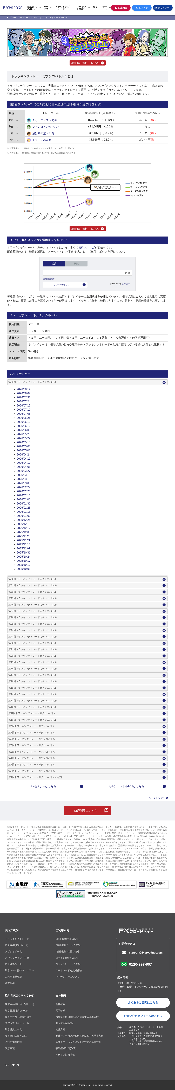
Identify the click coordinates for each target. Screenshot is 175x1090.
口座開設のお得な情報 (67, 951)
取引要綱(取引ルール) (16, 945)
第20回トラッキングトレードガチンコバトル (32, 655)
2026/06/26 (23, 417)
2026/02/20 (23, 491)
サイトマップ (12, 1065)
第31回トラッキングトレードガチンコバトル (32, 585)
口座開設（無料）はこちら (85, 62)
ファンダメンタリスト (46, 126)
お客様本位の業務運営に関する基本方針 (77, 1016)
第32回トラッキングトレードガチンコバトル (32, 579)
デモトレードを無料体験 (69, 970)
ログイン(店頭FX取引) (67, 957)
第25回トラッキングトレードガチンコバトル (32, 623)
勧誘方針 (60, 1029)
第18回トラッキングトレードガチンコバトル (32, 668)
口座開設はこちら (85, 810)
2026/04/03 (23, 466)
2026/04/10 (23, 462)
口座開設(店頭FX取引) (67, 939)
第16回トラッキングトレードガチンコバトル (32, 681)
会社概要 (61, 995)
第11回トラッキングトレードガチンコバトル (32, 713)
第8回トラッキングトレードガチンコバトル (31, 732)
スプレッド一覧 (13, 951)
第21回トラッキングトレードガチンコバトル (32, 649)
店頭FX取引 (12, 930)
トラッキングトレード (17, 939)
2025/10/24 (23, 556)
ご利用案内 (62, 930)
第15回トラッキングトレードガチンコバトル (32, 687)
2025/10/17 (23, 560)
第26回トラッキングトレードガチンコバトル (32, 617)
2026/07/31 (23, 397)
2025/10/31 (23, 552)
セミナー (95, 7)
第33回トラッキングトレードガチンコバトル (32, 382)
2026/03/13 (23, 479)
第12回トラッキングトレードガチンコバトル (32, 707)
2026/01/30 (23, 503)
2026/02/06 (23, 499)
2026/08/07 (23, 393)
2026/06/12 (23, 426)
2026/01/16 (23, 511)
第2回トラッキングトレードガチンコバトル (31, 771)
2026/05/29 (23, 434)
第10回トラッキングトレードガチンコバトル (32, 719)
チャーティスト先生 (44, 120)
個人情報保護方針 (65, 1023)
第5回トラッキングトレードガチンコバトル (31, 751)
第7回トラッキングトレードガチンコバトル (31, 739)
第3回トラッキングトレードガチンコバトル (31, 764)
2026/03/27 (23, 470)
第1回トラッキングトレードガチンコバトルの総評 (35, 777)
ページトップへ (157, 797)
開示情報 (60, 1010)
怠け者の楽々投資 (43, 133)
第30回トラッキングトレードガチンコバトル (32, 591)
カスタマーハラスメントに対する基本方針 (78, 1042)
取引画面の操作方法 (16, 1035)
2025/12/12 (23, 528)
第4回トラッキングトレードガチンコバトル (31, 758)
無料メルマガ (86, 247)
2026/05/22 (23, 438)
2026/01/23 (23, 507)
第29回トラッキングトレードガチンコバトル (32, 598)
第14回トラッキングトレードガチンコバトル (32, 694)
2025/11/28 (23, 536)
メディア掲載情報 (65, 1054)
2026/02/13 (23, 495)
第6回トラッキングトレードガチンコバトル (31, 745)
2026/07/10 (23, 409)
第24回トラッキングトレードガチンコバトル (32, 630)
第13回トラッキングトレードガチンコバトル (32, 700)
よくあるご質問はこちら (143, 1002)
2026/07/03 (23, 413)
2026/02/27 (23, 487)
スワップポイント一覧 (17, 957)
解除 (76, 263)
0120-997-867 (140, 964)
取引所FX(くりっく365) (19, 995)
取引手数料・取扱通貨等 (18, 1016)
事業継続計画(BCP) (66, 1048)
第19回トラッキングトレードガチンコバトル (32, 662)
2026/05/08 (23, 446)
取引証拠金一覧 (13, 964)
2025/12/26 (23, 519)
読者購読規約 (49, 279)
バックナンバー (62, 284)
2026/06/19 (23, 421)
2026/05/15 (23, 442)
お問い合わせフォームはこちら (143, 1015)
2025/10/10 (23, 564)
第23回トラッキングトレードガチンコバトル (32, 636)
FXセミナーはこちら (43, 786)
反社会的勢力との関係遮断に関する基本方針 (79, 1035)
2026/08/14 (23, 389)
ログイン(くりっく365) (68, 964)
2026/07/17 (23, 405)
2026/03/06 (23, 483)
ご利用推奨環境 (13, 976)
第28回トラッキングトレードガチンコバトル (32, 604)
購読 (54, 263)
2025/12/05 (23, 532)
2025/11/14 (23, 544)
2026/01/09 (23, 515)
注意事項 (10, 983)
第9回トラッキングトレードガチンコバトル (31, 726)
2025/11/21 (23, 540)
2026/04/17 (23, 458)
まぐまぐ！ (127, 283)
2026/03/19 (23, 475)
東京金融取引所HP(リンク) (19, 1004)
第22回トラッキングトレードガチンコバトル (32, 643)
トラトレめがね (41, 140)
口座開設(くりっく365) (68, 945)
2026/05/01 (23, 450)
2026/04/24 (23, 454)
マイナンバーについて (67, 976)
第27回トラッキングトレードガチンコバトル (32, 611)
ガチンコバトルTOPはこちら (126, 786)
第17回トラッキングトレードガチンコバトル (32, 675)
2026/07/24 (23, 401)
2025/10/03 (23, 568)
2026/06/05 (23, 430)
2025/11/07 (23, 548)
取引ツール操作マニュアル (19, 970)
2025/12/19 (23, 524)
